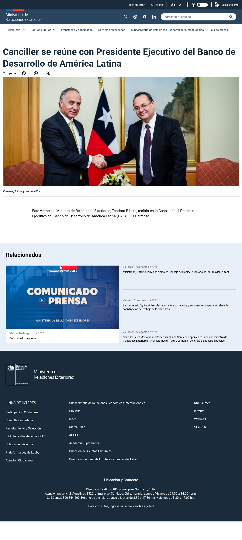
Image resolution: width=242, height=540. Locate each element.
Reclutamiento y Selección (23, 428)
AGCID (73, 435)
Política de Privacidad (20, 444)
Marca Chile (77, 427)
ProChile (74, 411)
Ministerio (14, 30)
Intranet (199, 411)
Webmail (200, 419)
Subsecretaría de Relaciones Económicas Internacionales (167, 30)
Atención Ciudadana (19, 460)
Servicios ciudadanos (111, 30)
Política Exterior (41, 30)
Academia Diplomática (84, 443)
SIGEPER (157, 5)
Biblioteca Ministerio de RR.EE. (26, 436)
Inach (73, 419)
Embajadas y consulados (77, 30)
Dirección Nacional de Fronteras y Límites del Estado (104, 459)
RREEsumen (137, 5)
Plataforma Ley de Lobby (22, 452)
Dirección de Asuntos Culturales (90, 451)
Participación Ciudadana (22, 412)
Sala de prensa (218, 30)
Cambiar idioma (230, 4)
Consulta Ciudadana (19, 420)
